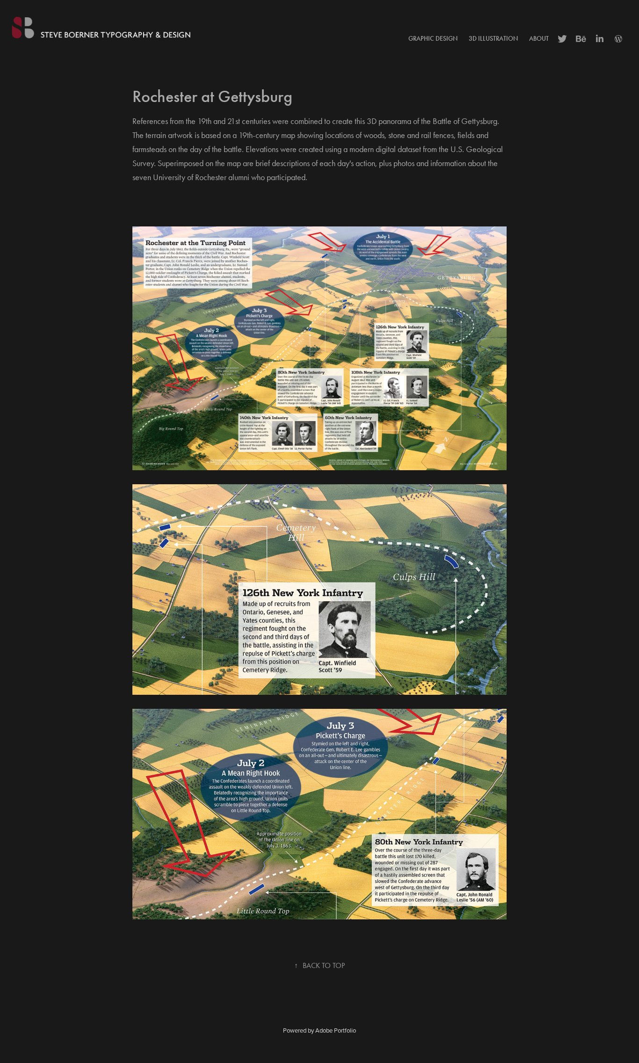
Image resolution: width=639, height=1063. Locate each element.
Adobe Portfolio (335, 1030)
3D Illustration (493, 39)
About (539, 39)
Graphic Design (432, 39)
